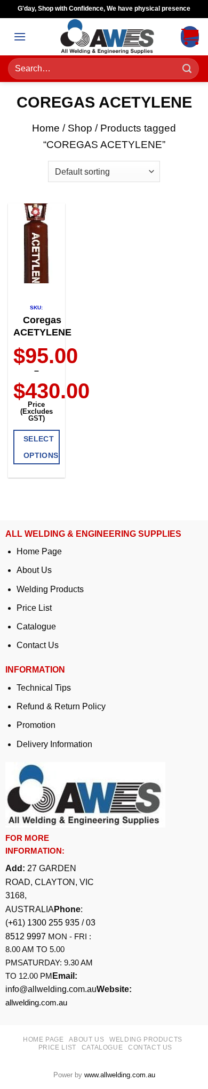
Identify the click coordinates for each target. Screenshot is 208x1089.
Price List (34, 607)
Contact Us (38, 645)
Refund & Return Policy (61, 706)
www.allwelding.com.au (119, 1075)
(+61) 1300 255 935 (42, 922)
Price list (57, 1047)
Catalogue (36, 626)
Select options (41, 447)
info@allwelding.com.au (51, 989)
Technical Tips (44, 687)
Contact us (150, 1047)
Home (46, 128)
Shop (80, 128)
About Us (34, 570)
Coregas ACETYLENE (42, 326)
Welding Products (50, 589)
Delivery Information (54, 744)
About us (86, 1039)
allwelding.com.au (36, 1002)
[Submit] (187, 69)
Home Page (39, 551)
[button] (19, 36)
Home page (43, 1039)
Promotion (36, 725)
